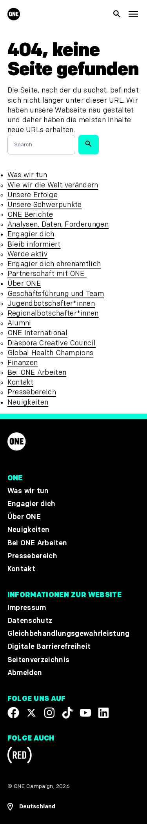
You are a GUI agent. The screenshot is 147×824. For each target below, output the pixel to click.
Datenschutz (30, 621)
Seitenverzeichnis (38, 660)
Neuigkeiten (28, 402)
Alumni (19, 323)
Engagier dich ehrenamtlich (54, 264)
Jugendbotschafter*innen (51, 303)
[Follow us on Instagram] (49, 713)
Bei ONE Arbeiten (36, 372)
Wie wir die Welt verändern (52, 185)
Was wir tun (27, 175)
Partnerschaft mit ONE (47, 274)
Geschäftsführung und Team (55, 294)
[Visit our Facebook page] (13, 713)
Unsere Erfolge (32, 195)
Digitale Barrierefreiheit (49, 647)
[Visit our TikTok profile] (67, 713)
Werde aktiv (27, 254)
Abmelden (24, 673)
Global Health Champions (50, 353)
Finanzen (22, 363)
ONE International (37, 333)
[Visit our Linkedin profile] (103, 713)
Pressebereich (31, 392)
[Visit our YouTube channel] (85, 713)
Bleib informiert (34, 244)
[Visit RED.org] (19, 757)
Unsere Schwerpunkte (44, 205)
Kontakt (20, 382)
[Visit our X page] (31, 713)
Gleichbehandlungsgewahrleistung (68, 634)
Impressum (26, 608)
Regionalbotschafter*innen (53, 313)
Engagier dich (30, 234)
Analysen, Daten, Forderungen (58, 224)
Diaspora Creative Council (51, 343)
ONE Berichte (30, 215)
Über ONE (24, 284)
